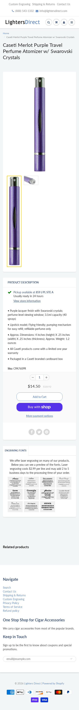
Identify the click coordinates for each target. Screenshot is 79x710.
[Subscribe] (71, 659)
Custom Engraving (19, 4)
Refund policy (11, 610)
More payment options (39, 416)
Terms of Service (12, 606)
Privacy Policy (11, 603)
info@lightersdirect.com (53, 11)
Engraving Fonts (15, 450)
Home (6, 33)
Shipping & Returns (43, 4)
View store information (27, 300)
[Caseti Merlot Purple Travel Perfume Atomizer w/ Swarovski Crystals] (39, 124)
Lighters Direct (32, 683)
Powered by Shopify (53, 683)
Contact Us (63, 4)
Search (7, 587)
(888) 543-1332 (24, 11)
